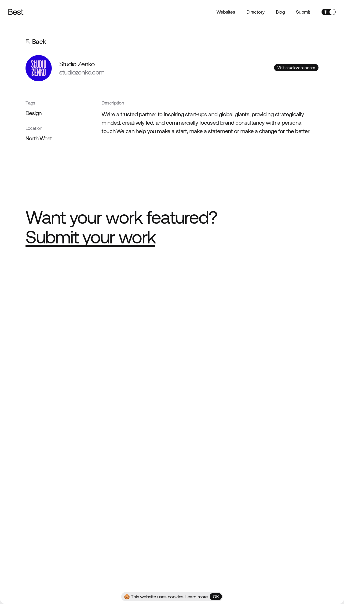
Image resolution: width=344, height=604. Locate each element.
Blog (280, 12)
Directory (255, 12)
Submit (303, 12)
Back (39, 41)
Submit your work (90, 237)
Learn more (196, 596)
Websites (225, 12)
